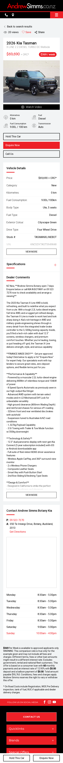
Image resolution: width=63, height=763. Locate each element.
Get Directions (18, 531)
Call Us (9, 153)
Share (41, 32)
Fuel (40, 115)
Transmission (44, 124)
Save (28, 32)
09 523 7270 (17, 520)
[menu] (56, 14)
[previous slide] (5, 81)
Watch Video (34, 107)
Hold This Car (16, 758)
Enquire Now (46, 758)
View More (31, 251)
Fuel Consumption (18, 124)
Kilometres (15, 115)
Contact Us (31, 716)
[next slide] (57, 81)
